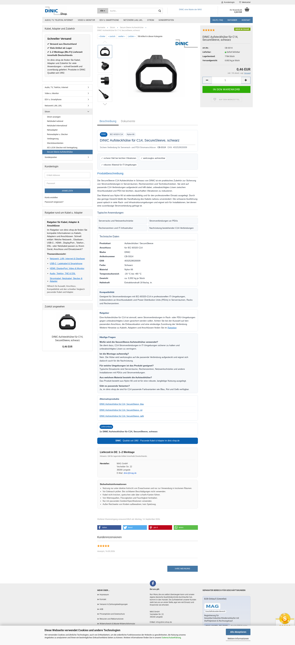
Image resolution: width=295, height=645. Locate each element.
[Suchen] (160, 11)
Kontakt (246, 20)
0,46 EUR (67, 346)
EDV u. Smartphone (109, 20)
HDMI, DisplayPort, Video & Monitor (67, 268)
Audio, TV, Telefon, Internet (59, 20)
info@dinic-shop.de (164, 622)
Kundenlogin (229, 2)
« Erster (102, 36)
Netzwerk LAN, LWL (133, 20)
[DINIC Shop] (69, 11)
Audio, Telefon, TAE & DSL (63, 273)
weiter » (121, 36)
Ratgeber (232, 20)
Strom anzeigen (54, 117)
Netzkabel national (55, 121)
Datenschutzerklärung (171, 637)
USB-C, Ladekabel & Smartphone (66, 263)
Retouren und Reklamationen (112, 619)
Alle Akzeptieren (238, 632)
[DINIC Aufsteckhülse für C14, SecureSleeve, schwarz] (156, 73)
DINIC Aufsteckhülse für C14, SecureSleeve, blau (122, 404)
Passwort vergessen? (54, 202)
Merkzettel (245, 2)
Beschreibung (108, 121)
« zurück (111, 36)
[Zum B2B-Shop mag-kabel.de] (212, 606)
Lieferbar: (207, 52)
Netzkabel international (57, 125)
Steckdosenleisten (55, 143)
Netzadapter (52, 130)
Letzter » (131, 36)
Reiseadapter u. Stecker (57, 134)
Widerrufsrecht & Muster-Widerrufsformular (117, 624)
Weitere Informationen (238, 638)
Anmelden (67, 191)
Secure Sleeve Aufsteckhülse (60, 152)
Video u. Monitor (86, 20)
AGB (101, 609)
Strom (150, 20)
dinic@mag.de (130, 473)
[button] (109, 527)
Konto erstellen (51, 197)
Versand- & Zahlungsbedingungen (114, 604)
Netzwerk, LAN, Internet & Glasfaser (67, 258)
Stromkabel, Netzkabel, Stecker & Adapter (66, 279)
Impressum (104, 595)
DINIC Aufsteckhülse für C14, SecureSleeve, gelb (122, 416)
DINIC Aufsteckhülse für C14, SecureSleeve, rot (121, 410)
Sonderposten (166, 20)
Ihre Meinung (182, 568)
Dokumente (128, 121)
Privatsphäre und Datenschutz (112, 614)
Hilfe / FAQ (217, 20)
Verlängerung (53, 138)
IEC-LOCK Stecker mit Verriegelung (62, 147)
